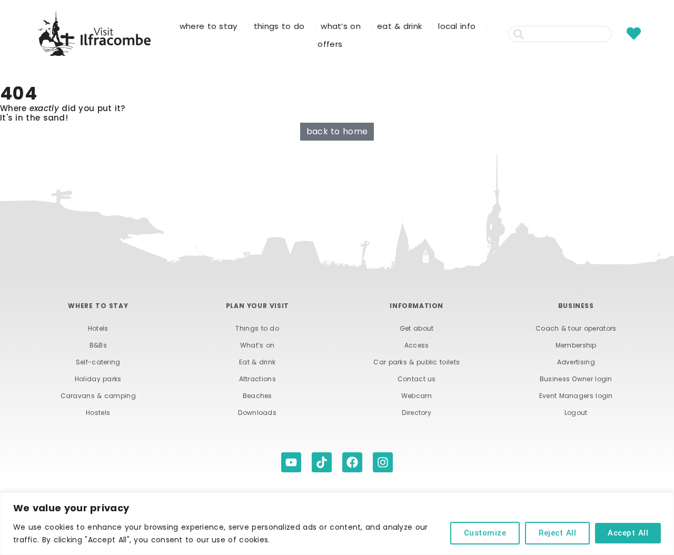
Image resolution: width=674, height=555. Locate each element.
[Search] (618, 34)
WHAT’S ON (341, 26)
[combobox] (560, 34)
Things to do (257, 328)
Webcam (416, 395)
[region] (337, 523)
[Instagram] (383, 462)
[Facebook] (352, 462)
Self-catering (98, 362)
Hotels (98, 328)
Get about (417, 328)
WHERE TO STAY (208, 26)
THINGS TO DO (279, 26)
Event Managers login (576, 395)
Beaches (257, 395)
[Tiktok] (322, 462)
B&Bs (98, 345)
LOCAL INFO (456, 26)
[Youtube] (291, 462)
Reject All (557, 533)
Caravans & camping (98, 395)
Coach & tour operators (576, 328)
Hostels (98, 412)
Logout (576, 412)
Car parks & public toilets (416, 362)
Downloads (257, 412)
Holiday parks (98, 378)
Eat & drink (257, 362)
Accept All (628, 533)
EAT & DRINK (399, 26)
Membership (576, 345)
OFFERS (330, 43)
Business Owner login (576, 378)
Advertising (576, 362)
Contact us (417, 378)
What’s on (257, 345)
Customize (485, 533)
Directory (416, 412)
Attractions (257, 378)
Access (416, 345)
